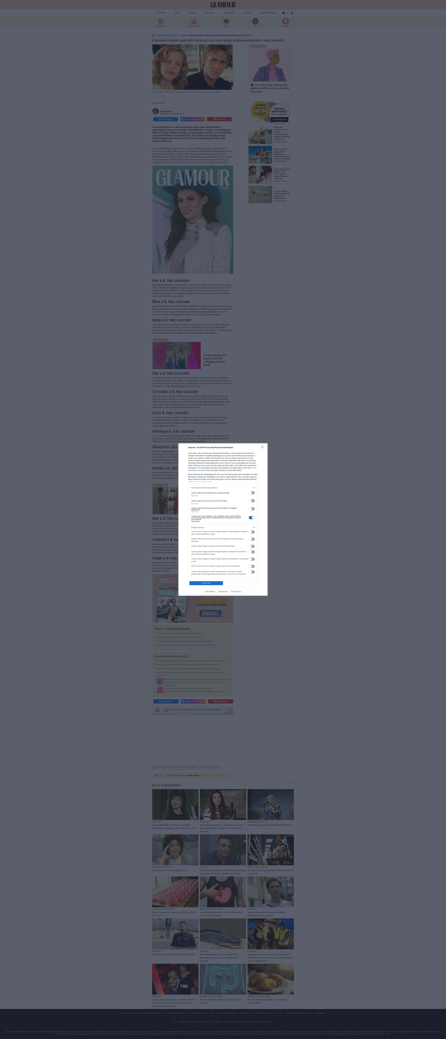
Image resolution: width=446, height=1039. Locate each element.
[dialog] (223, 519)
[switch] (252, 492)
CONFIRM (206, 583)
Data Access (223, 591)
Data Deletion (210, 591)
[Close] (263, 447)
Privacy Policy (236, 591)
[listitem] (223, 487)
